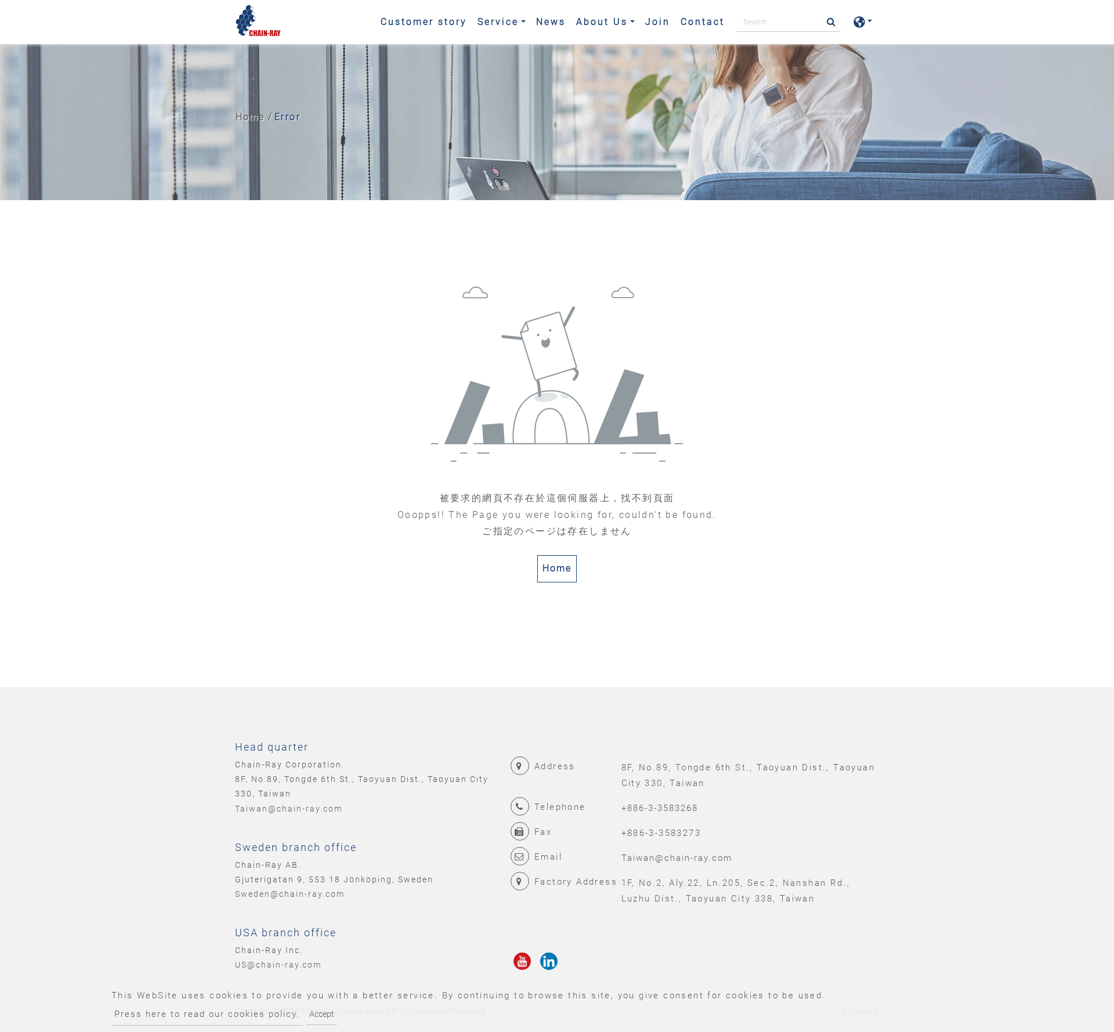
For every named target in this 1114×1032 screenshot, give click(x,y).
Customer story (424, 21)
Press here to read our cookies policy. (207, 1014)
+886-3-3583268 (659, 808)
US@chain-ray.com (278, 964)
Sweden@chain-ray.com (290, 894)
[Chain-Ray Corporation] (258, 22)
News (551, 21)
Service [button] (498, 21)
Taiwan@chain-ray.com (288, 808)
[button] (863, 22)
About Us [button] (602, 21)
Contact (703, 21)
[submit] (827, 22)
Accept (321, 1014)
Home (250, 116)
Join (657, 21)
